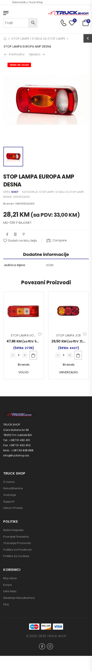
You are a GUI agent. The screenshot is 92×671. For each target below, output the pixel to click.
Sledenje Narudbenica (19, 598)
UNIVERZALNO (21, 197)
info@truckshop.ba (16, 455)
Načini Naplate (13, 530)
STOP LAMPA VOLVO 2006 (29, 335)
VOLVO (23, 372)
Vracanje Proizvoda (17, 543)
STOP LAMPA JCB (68, 335)
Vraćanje (9, 495)
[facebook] (42, 646)
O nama (9, 482)
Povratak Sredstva (16, 537)
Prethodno (16, 54)
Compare (59, 240)
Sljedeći (35, 54)
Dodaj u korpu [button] (33, 355)
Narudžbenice (13, 488)
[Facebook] (7, 234)
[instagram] (50, 646)
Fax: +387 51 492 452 (17, 445)
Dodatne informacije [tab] (46, 254)
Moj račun (10, 578)
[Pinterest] (23, 234)
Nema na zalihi (19, 64)
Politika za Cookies (16, 556)
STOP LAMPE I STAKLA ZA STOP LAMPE (38, 38)
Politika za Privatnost (17, 550)
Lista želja (9, 591)
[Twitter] (15, 234)
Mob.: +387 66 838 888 (18, 450)
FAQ (6, 604)
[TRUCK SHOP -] (68, 13)
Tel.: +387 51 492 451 (16, 440)
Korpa (7, 585)
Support (8, 501)
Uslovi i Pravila (13, 508)
